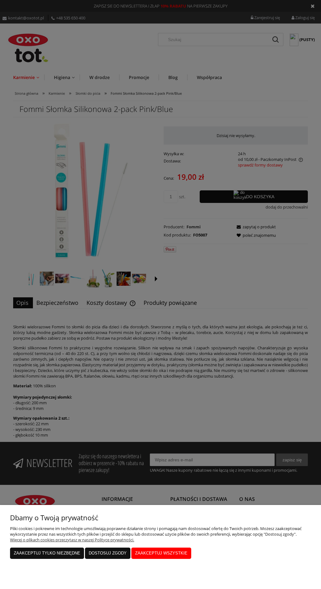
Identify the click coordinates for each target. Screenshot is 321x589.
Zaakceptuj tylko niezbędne (47, 553)
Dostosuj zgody (108, 553)
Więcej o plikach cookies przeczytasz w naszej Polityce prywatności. (72, 540)
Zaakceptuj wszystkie (161, 553)
